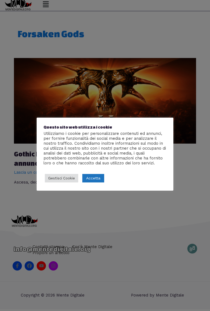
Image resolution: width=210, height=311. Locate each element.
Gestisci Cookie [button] (61, 178)
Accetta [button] (93, 178)
